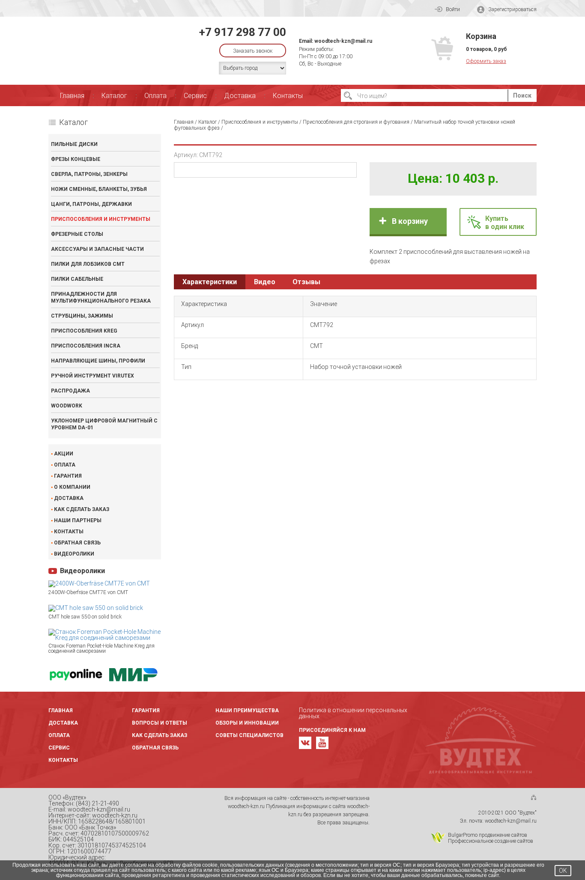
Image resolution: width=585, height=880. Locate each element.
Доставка (240, 96)
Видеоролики (74, 553)
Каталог (114, 96)
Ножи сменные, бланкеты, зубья (99, 189)
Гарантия (68, 476)
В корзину (410, 221)
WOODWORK (66, 406)
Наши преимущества (247, 711)
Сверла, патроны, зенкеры (89, 174)
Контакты (288, 96)
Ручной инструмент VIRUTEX (92, 376)
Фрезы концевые (75, 159)
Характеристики (209, 282)
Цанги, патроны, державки (91, 204)
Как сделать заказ (81, 509)
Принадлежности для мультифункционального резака (101, 297)
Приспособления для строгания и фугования (356, 122)
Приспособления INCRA (85, 346)
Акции (63, 453)
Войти (453, 9)
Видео (264, 282)
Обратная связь (77, 542)
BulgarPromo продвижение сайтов (487, 835)
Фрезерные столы (77, 234)
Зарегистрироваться (512, 9)
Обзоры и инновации (247, 723)
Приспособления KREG (84, 331)
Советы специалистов (249, 735)
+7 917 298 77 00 (242, 32)
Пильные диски (74, 144)
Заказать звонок (252, 51)
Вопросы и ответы (159, 723)
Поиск (522, 95)
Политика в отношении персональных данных (353, 713)
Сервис (195, 96)
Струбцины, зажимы (82, 316)
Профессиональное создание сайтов (490, 841)
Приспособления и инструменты (100, 219)
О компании (72, 487)
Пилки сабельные (77, 279)
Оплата (155, 96)
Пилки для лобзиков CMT (88, 264)
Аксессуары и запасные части (97, 249)
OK (563, 870)
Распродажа (70, 391)
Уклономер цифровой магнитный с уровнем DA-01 (104, 424)
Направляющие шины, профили (98, 361)
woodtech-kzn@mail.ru (343, 41)
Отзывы (306, 282)
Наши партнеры (77, 520)
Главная (72, 96)
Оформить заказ (486, 61)
